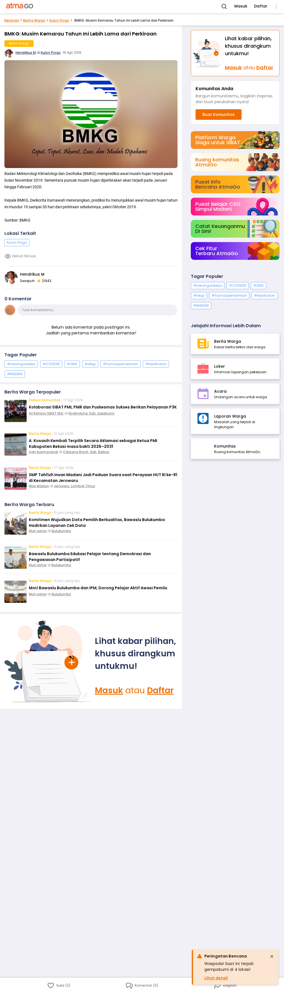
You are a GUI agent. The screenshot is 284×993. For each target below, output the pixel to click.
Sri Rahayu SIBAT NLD (46, 413)
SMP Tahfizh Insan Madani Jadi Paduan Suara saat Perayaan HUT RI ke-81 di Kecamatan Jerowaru (103, 477)
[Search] (224, 6)
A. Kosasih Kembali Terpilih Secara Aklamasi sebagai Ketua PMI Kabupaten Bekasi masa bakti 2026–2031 (93, 443)
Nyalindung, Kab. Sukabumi (91, 413)
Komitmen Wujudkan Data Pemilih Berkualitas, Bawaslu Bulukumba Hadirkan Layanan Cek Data (97, 522)
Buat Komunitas (218, 114)
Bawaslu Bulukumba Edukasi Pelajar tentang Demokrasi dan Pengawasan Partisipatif (90, 556)
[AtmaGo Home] (20, 6)
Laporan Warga (230, 416)
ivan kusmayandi (43, 451)
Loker (219, 366)
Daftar (260, 6)
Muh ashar (38, 531)
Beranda (11, 20)
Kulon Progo (59, 20)
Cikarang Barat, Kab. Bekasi (86, 451)
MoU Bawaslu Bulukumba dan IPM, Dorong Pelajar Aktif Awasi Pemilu (98, 588)
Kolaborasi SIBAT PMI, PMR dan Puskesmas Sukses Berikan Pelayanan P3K (103, 407)
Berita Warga (34, 20)
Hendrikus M (26, 52)
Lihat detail (216, 978)
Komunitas (225, 446)
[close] (271, 956)
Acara (220, 391)
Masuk (240, 6)
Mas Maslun (39, 486)
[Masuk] (47, 661)
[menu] (276, 6)
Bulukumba (61, 531)
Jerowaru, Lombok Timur (74, 486)
